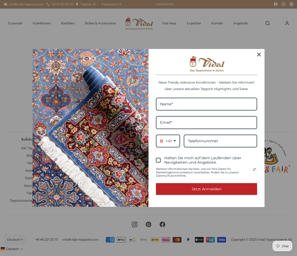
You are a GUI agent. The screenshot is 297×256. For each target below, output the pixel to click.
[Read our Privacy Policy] (254, 169)
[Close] (259, 54)
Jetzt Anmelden (207, 189)
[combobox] (168, 141)
